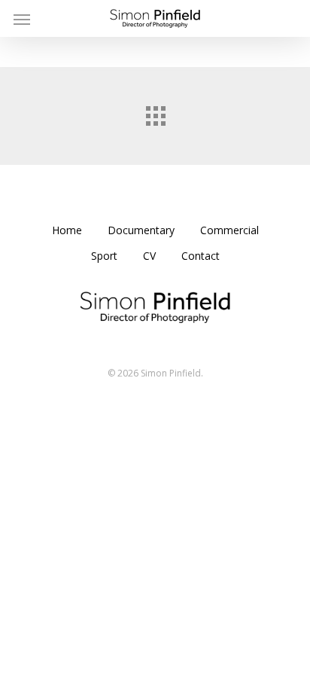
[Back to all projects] (155, 112)
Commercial (229, 230)
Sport (104, 255)
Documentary (141, 230)
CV (149, 255)
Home (67, 230)
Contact (200, 255)
